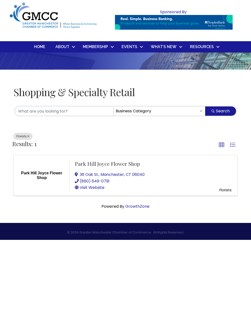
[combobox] (159, 111)
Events (129, 46)
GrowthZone (137, 206)
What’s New (163, 46)
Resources (202, 46)
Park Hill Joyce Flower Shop (107, 163)
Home (39, 46)
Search (223, 111)
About (62, 46)
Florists (21, 136)
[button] (221, 145)
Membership (95, 46)
